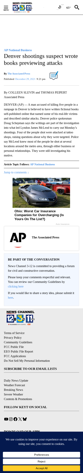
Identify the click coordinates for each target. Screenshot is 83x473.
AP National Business (42, 164)
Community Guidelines (18, 342)
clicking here (16, 286)
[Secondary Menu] (9, 7)
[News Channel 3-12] (27, 7)
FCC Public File (14, 346)
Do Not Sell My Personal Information (27, 360)
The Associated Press (19, 73)
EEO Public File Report (18, 351)
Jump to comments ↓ (16, 172)
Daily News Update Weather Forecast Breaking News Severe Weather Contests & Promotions (18, 390)
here (10, 297)
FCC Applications (15, 356)
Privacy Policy (13, 337)
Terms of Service (14, 333)
